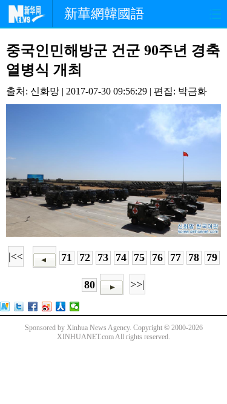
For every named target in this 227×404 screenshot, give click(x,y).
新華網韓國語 (104, 13)
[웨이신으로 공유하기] (75, 306)
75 (139, 257)
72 (84, 257)
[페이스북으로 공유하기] (33, 306)
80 (89, 285)
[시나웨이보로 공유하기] (47, 306)
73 (102, 257)
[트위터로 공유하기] (19, 306)
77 (175, 257)
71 (66, 257)
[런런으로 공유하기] (61, 306)
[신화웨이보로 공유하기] (5, 306)
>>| (137, 284)
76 (157, 257)
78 (193, 257)
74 (121, 257)
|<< (15, 256)
